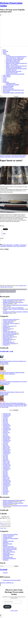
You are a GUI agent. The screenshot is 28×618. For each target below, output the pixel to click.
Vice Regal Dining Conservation (13, 71)
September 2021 (7, 429)
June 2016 (5, 488)
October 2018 (6, 451)
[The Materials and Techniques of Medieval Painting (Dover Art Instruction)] (2, 369)
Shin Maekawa (5, 384)
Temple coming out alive (12, 72)
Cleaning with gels (7, 322)
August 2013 (6, 491)
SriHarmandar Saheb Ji (8, 339)
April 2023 (5, 423)
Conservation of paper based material (11, 580)
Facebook (3, 569)
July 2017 (5, 471)
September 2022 (7, 425)
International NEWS (8, 87)
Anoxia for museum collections (10, 319)
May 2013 (5, 494)
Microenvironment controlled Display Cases (13, 90)
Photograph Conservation (9, 336)
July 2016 (5, 487)
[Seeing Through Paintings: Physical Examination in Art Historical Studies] (2, 358)
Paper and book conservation (18, 156)
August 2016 (6, 486)
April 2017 (5, 475)
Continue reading (14, 610)
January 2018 (6, 463)
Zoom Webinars (7, 75)
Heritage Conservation (5, 156)
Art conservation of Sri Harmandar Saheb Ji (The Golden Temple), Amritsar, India (16, 57)
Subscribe (7, 606)
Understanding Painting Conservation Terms (13, 92)
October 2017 (6, 467)
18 (2, 525)
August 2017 (6, 469)
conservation (10, 246)
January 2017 (6, 479)
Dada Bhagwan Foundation (12, 84)
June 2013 (5, 492)
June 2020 (5, 435)
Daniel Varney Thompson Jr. (8, 373)
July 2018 (5, 455)
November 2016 (7, 482)
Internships (5, 327)
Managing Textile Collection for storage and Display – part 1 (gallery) (16, 64)
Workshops (5, 344)
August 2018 (6, 453)
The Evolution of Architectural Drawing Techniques (15, 305)
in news (5, 79)
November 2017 (7, 465)
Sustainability (6, 340)
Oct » (5, 528)
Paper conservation (21, 246)
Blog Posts (5, 51)
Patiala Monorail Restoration (12, 62)
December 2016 (7, 480)
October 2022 (6, 424)
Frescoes (5, 324)
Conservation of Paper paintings (18, 155)
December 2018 (7, 449)
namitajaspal (4, 245)
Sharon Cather (4, 407)
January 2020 (6, 436)
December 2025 (7, 413)
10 (0, 523)
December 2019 (7, 437)
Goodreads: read (6, 351)
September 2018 (7, 452)
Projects (5, 53)
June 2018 (5, 456)
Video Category (6, 76)
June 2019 (5, 444)
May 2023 (5, 421)
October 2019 (6, 439)
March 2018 (6, 460)
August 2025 (6, 416)
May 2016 (5, 490)
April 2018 (5, 459)
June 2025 (5, 419)
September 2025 (7, 415)
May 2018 (5, 457)
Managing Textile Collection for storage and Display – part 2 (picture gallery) (16, 66)
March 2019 (6, 445)
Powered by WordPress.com (6, 582)
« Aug (1, 528)
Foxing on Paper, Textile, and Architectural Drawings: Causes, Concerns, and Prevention (13, 308)
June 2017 (5, 472)
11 (2, 523)
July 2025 (5, 417)
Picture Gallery (6, 338)
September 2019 (7, 440)
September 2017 (7, 468)
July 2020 (5, 433)
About (4, 52)
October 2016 (6, 483)
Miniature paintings (7, 328)
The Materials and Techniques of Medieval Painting (12, 372)
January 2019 (6, 448)
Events (4, 80)
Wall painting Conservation (9, 343)
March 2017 (6, 476)
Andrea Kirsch (4, 363)
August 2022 (6, 427)
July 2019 (5, 443)
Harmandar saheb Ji (10, 83)
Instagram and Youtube (8, 86)
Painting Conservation (8, 331)
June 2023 (5, 420)
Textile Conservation (8, 342)
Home (4, 49)
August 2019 (6, 441)
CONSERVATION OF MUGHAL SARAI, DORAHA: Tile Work (16, 69)
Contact (5, 78)
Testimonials (6, 82)
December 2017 (7, 464)
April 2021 (5, 431)
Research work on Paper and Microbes (15, 74)
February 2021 (6, 432)
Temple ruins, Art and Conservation (14, 59)
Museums (5, 330)
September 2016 (7, 484)
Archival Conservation (8, 88)
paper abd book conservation (10, 332)
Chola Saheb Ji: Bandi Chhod (13, 60)
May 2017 (5, 474)
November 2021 (7, 428)
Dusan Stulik (4, 394)
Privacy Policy (6, 91)
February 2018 (6, 461)
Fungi (14, 246)
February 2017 (6, 478)
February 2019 (6, 447)
